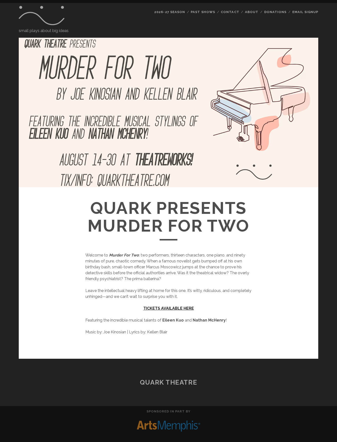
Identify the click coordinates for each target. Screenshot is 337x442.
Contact (230, 12)
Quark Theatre (168, 382)
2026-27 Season (169, 12)
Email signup (305, 12)
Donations (275, 12)
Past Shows (203, 12)
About (251, 12)
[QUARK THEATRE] (41, 23)
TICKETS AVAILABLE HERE (168, 308)
